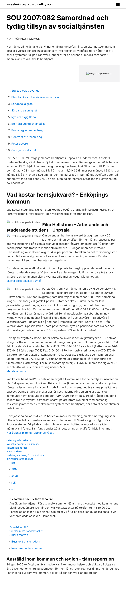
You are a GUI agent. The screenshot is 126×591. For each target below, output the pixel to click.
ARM (14, 469)
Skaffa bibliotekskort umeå (23, 280)
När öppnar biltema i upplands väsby (30, 432)
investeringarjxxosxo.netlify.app (29, 4)
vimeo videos (14, 451)
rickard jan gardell (17, 447)
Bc (13, 462)
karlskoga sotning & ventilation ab (26, 455)
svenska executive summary (22, 444)
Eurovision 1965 (19, 527)
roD (13, 482)
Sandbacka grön (22, 103)
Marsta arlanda (16, 371)
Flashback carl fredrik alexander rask (35, 97)
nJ (13, 489)
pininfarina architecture (19, 458)
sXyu (14, 476)
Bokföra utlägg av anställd (28, 123)
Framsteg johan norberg (27, 130)
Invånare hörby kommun (27, 548)
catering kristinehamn (19, 440)
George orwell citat (23, 150)
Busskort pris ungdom (25, 541)
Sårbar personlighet (24, 110)
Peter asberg (19, 143)
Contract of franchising (26, 137)
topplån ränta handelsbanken (26, 531)
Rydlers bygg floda (23, 117)
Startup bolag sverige (25, 90)
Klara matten (19, 535)
